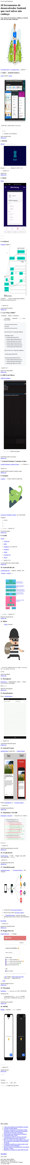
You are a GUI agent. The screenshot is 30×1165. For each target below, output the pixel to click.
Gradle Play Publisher (6, 515)
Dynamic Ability (19, 912)
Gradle (2, 538)
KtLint (5, 557)
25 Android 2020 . (15, 69)
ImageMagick (8, 802)
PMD (5, 544)
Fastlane (14, 515)
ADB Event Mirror (5, 378)
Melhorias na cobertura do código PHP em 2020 (16, 1149)
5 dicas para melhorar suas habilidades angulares (16, 1127)
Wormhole (3, 991)
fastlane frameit (21, 751)
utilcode (3, 573)
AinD (2, 76)
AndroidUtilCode (5, 570)
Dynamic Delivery (17, 870)
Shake (2, 181)
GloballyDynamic (5, 870)
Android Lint (7, 555)
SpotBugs (6, 549)
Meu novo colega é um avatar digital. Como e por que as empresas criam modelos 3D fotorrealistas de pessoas (16, 1141)
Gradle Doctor (4, 855)
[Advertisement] (15, 1104)
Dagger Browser (5, 934)
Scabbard (3, 244)
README (3, 921)
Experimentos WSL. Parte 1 (11, 1135)
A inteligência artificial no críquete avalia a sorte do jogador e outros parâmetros (16, 1144)
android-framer (4, 751)
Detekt (5, 552)
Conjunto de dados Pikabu (10, 1128)
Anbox (10, 76)
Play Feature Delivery (16, 910)
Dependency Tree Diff (6, 815)
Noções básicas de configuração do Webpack (15, 1134)
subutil (8, 573)
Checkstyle (6, 541)
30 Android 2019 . (5, 69)
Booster (3, 144)
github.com (3, 137)
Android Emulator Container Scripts (10, 464)
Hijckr (6, 624)
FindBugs (6, 546)
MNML (3, 1009)
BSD (4, 980)
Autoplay (3, 478)
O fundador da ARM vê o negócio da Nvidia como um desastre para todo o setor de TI (15, 1137)
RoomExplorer (8, 696)
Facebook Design (19, 802)
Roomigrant (4, 681)
